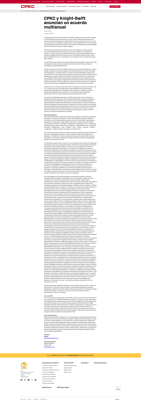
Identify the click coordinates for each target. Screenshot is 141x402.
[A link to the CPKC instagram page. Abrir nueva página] (25, 380)
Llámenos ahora (73, 355)
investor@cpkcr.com (49, 347)
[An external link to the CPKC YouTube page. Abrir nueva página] (35, 380)
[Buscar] (108, 7)
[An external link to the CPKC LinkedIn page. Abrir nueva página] (28, 380)
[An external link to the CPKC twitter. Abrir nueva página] (32, 380)
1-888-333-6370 (24, 376)
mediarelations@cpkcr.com (51, 338)
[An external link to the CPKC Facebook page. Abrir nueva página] (21, 380)
